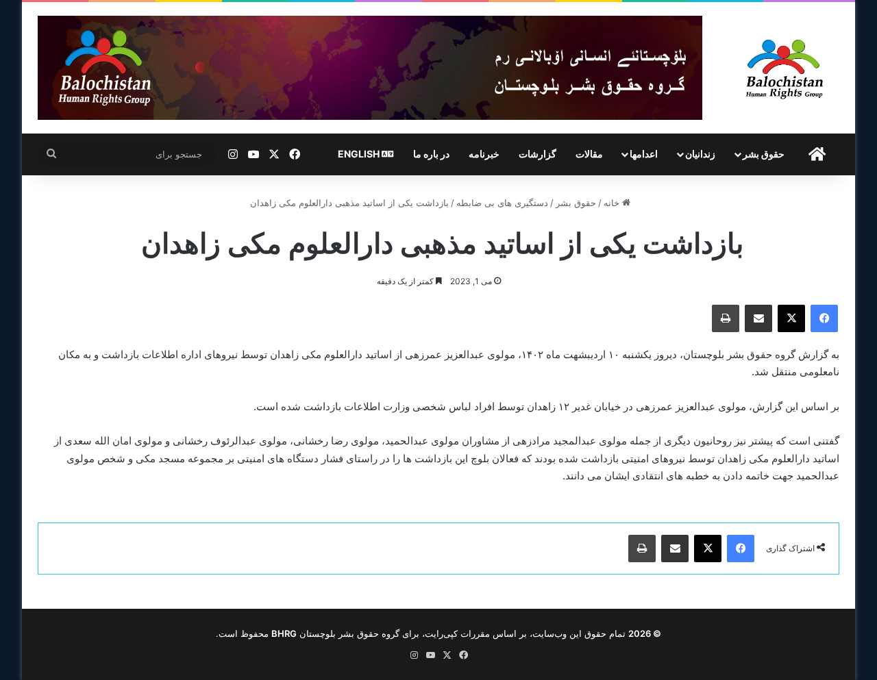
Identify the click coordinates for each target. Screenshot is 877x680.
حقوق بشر (764, 154)
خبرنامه (484, 154)
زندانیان (700, 154)
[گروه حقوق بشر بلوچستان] (785, 67)
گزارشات (537, 154)
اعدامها (644, 154)
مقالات (589, 154)
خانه (613, 202)
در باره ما (431, 154)
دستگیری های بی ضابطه (502, 202)
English (360, 154)
